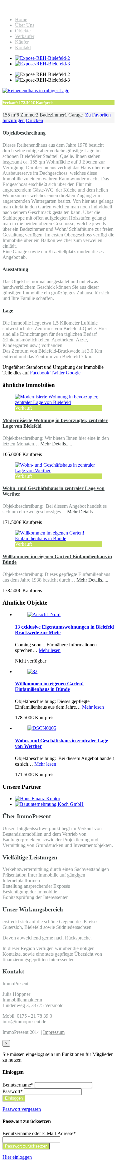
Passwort (12, 1091)
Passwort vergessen (21, 1109)
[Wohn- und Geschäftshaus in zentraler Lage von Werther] (58, 470)
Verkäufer (24, 36)
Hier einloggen (17, 1157)
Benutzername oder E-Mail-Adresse (39, 1133)
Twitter (58, 372)
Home (21, 19)
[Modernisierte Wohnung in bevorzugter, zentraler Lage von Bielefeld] (58, 402)
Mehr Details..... (56, 443)
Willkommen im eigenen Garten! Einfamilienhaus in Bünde (49, 686)
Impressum (54, 1032)
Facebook (39, 372)
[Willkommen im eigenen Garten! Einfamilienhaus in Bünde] (58, 538)
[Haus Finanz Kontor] (37, 798)
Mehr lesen (50, 650)
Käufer (22, 42)
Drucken (34, 120)
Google (73, 372)
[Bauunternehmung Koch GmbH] (49, 804)
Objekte (23, 30)
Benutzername (17, 1084)
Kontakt (23, 47)
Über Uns (24, 25)
